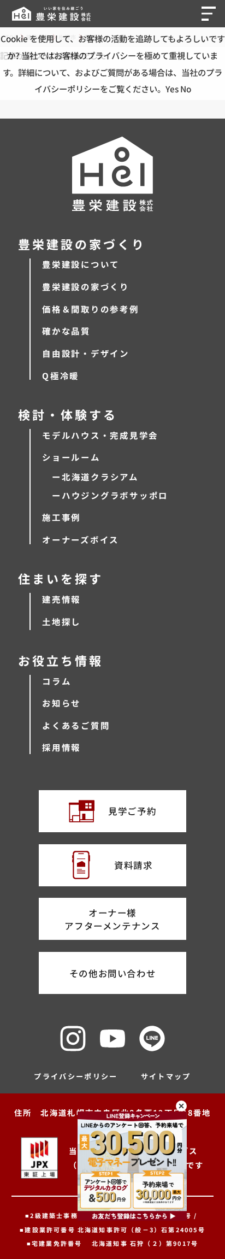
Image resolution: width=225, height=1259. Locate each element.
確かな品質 (66, 331)
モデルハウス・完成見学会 (100, 435)
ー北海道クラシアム (95, 476)
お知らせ (61, 703)
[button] (211, 13)
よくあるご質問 (76, 725)
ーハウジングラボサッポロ (110, 495)
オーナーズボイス (80, 539)
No (185, 89)
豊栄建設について (81, 264)
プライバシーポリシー (76, 1076)
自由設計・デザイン (85, 353)
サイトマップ (166, 1076)
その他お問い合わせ (112, 973)
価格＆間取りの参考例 (90, 309)
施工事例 (61, 517)
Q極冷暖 (60, 375)
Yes (172, 89)
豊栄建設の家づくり (85, 286)
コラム (56, 681)
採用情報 (61, 747)
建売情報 (61, 599)
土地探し (61, 621)
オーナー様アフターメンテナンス (112, 919)
